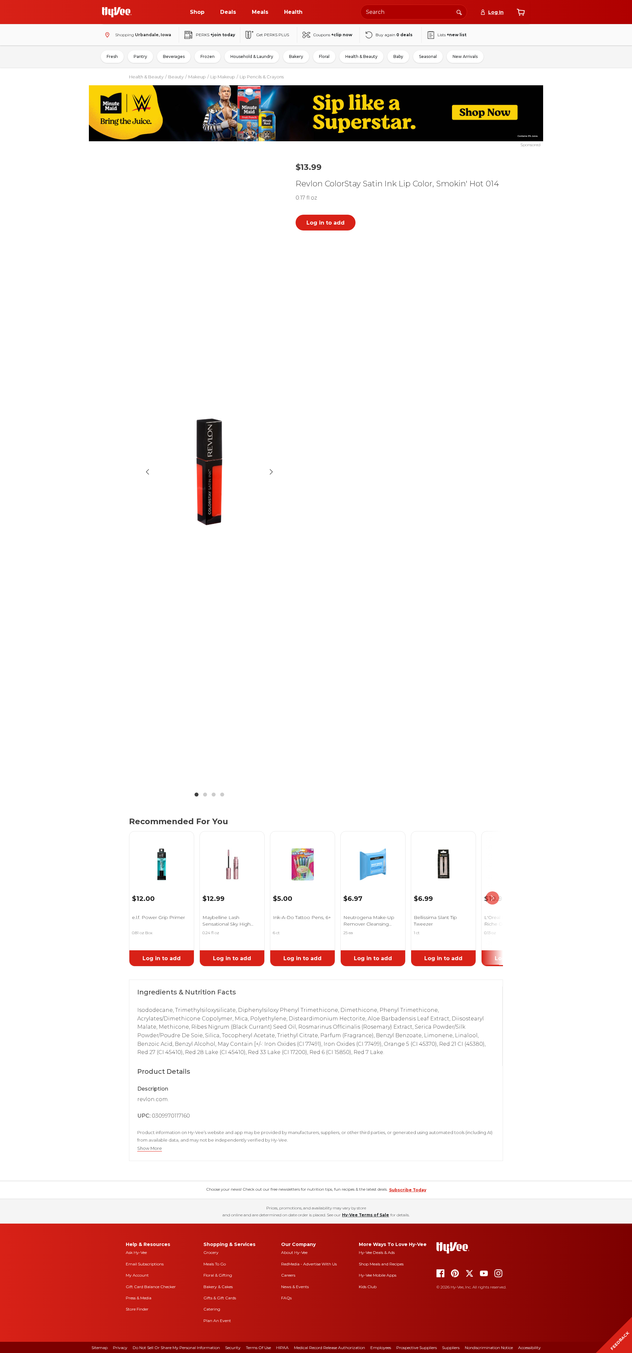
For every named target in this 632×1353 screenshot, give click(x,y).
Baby (398, 56)
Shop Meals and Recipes (381, 1263)
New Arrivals (465, 56)
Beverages (174, 56)
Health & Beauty (361, 56)
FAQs (286, 1297)
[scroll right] (492, 898)
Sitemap (100, 1347)
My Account (137, 1275)
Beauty (176, 76)
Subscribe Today (407, 1189)
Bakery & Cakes (218, 1286)
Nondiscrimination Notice (489, 1347)
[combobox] (413, 12)
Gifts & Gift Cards (219, 1297)
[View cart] (521, 12)
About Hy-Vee (294, 1252)
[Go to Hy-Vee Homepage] (117, 12)
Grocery (211, 1252)
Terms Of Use (258, 1347)
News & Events (295, 1286)
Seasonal (428, 56)
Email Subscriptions (145, 1263)
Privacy (120, 1347)
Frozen (207, 56)
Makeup (197, 76)
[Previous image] (147, 472)
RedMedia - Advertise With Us (309, 1263)
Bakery (296, 56)
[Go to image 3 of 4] (213, 794)
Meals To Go (214, 1263)
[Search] (459, 11)
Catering (211, 1309)
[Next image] (271, 472)
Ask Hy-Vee (136, 1252)
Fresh (112, 56)
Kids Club (368, 1286)
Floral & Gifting (217, 1275)
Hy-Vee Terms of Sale (365, 1214)
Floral (324, 56)
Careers (288, 1275)
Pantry (140, 56)
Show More (149, 1148)
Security (233, 1347)
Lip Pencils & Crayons (262, 76)
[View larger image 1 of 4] (209, 472)
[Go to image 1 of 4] (196, 794)
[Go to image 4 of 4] (222, 794)
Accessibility (529, 1347)
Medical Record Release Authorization (329, 1347)
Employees (380, 1347)
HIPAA (282, 1347)
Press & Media (138, 1297)
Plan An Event (217, 1320)
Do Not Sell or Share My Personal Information (176, 1347)
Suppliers (451, 1347)
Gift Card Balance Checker (151, 1286)
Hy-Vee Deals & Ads (377, 1252)
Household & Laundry (251, 56)
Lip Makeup (222, 76)
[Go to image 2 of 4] (205, 794)
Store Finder (137, 1309)
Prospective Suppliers (416, 1347)
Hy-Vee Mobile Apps (377, 1275)
